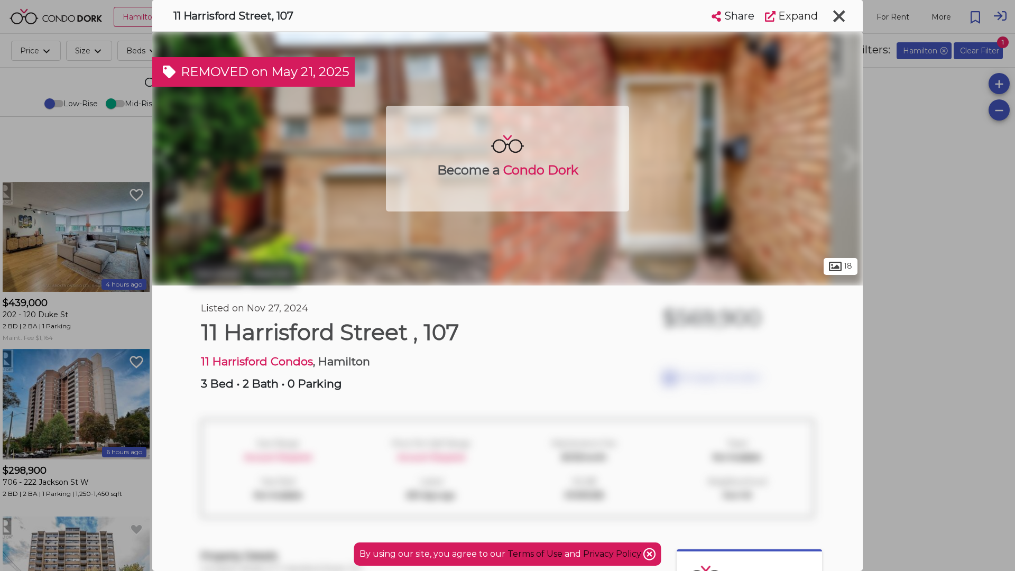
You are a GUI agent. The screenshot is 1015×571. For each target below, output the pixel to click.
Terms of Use (535, 554)
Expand (797, 16)
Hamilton (218, 274)
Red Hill (271, 274)
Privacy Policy (613, 554)
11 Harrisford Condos (257, 361)
